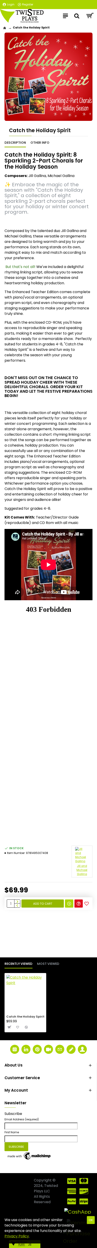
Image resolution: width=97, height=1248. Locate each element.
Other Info (39, 143)
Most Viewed (48, 964)
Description (15, 143)
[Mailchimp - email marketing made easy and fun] (29, 1156)
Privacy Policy (17, 1236)
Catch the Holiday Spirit (25, 1017)
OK (91, 1220)
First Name (12, 1132)
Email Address (22, 1119)
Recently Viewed (18, 964)
